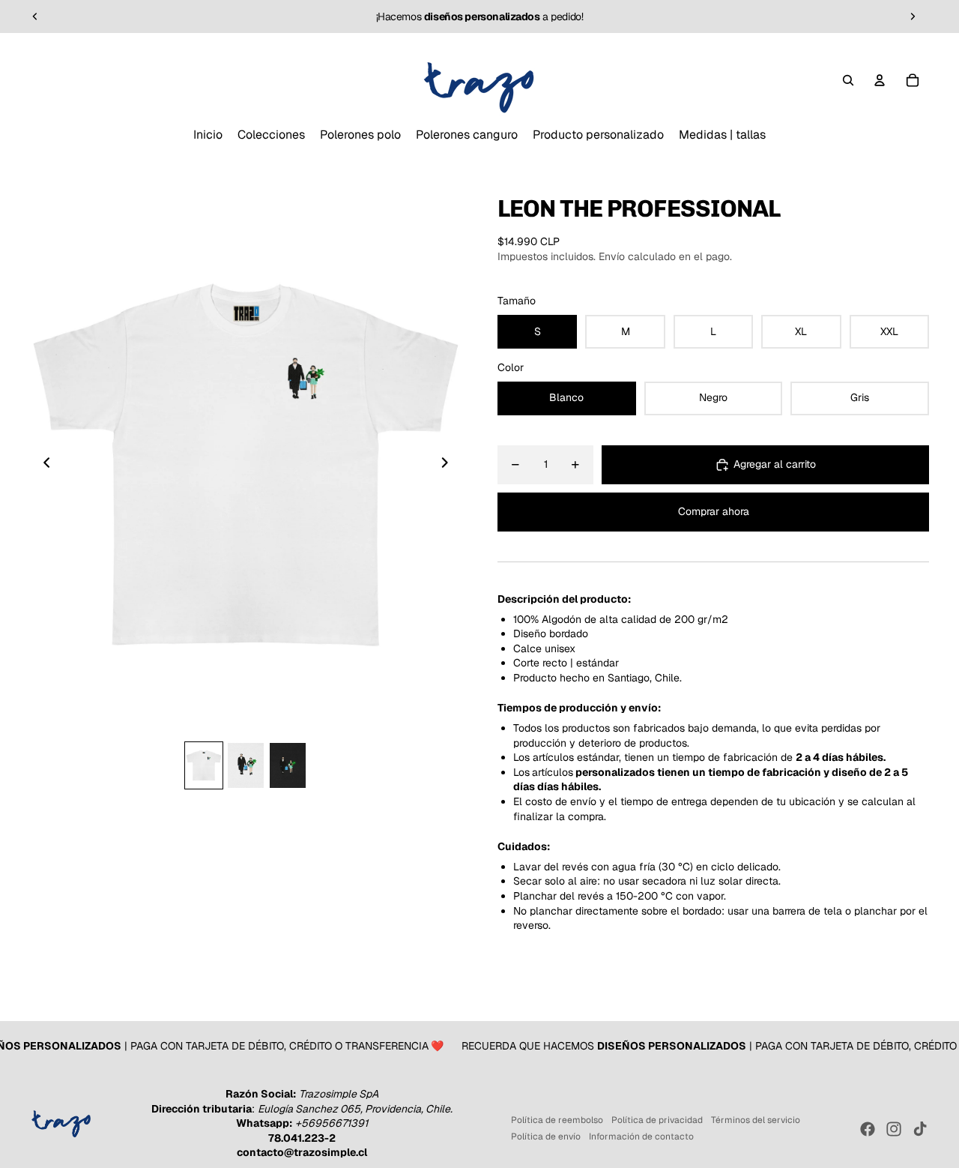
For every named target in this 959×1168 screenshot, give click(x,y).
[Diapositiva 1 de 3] (204, 765)
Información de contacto (641, 1137)
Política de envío (546, 1137)
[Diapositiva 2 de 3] (246, 765)
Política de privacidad (657, 1120)
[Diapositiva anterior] (35, 16)
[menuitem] (208, 134)
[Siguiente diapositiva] (912, 16)
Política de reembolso (557, 1120)
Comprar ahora (713, 511)
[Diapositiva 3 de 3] (288, 765)
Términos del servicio (755, 1120)
